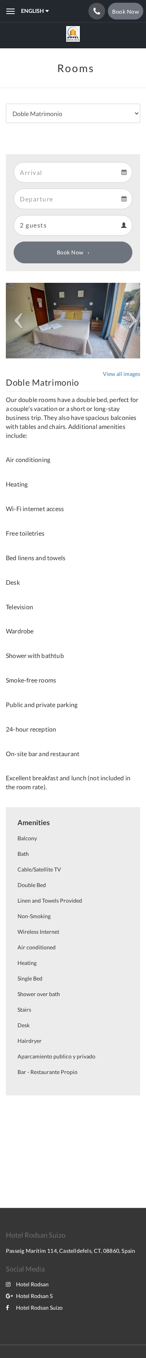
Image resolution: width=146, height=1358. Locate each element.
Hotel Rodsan (32, 1284)
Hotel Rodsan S (34, 1296)
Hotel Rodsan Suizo (39, 1307)
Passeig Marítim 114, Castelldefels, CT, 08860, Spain (70, 1250)
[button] (16, 320)
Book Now (70, 252)
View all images (121, 373)
